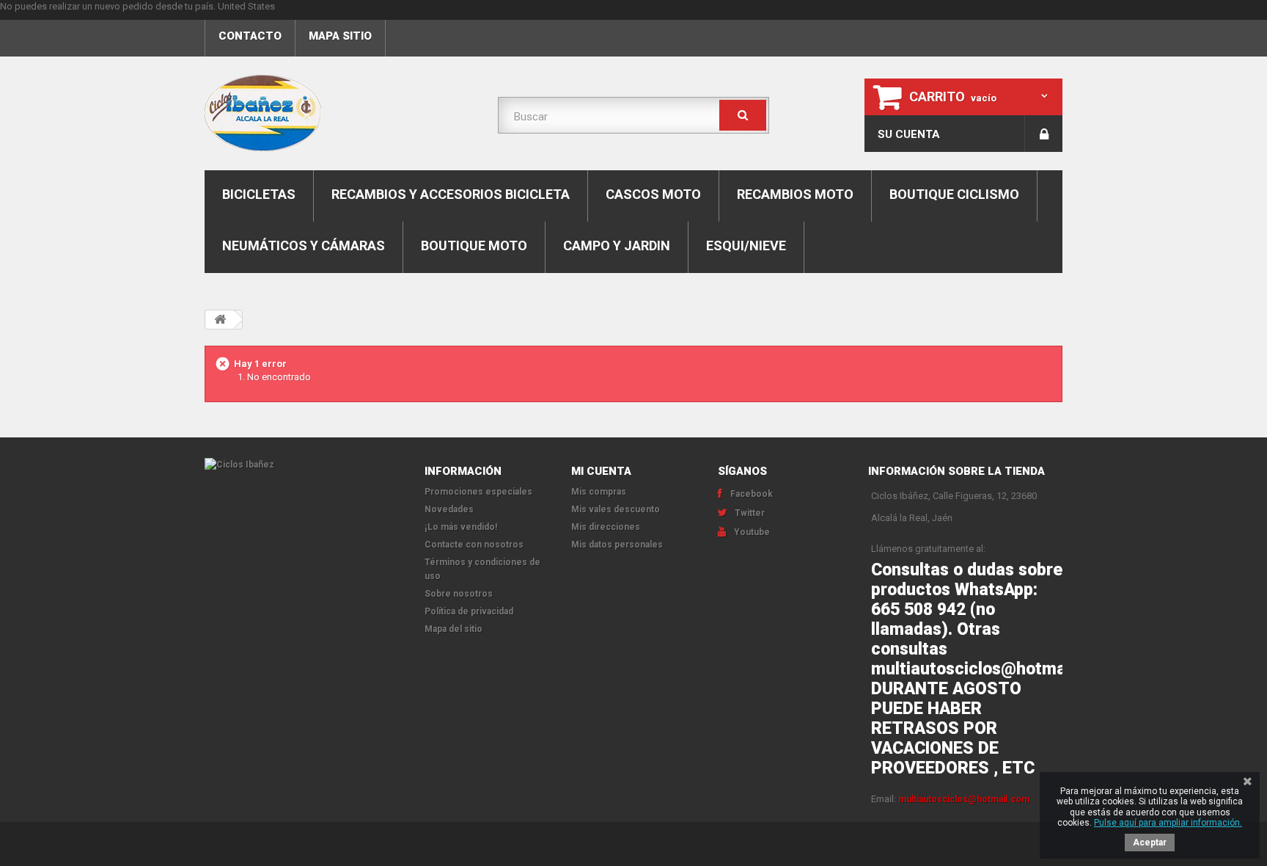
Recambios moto (795, 194)
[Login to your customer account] (1043, 133)
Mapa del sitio (453, 629)
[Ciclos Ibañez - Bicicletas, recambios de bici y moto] (340, 113)
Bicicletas (258, 194)
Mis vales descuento (615, 509)
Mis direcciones (605, 527)
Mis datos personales (617, 544)
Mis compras (598, 492)
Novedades (449, 509)
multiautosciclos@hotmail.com (963, 799)
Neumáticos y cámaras (303, 245)
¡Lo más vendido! (461, 527)
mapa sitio (340, 36)
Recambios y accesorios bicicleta (450, 194)
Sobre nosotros (459, 594)
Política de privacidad (469, 611)
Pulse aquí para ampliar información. (1168, 823)
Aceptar (1150, 842)
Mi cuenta (601, 471)
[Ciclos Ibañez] (304, 465)
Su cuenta (909, 134)
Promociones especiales (478, 492)
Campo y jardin (616, 245)
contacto (250, 36)
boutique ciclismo (954, 194)
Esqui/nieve (746, 245)
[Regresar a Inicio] (220, 319)
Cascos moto (653, 194)
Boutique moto (474, 245)
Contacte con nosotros (474, 544)
